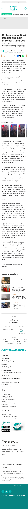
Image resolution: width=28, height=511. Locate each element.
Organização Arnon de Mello (8, 406)
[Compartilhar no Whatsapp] (23, 56)
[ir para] (17, 426)
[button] (25, 8)
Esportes (7, 18)
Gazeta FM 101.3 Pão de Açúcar (9, 403)
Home (2, 18)
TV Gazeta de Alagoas (6, 396)
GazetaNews (4, 404)
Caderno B (16, 14)
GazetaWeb (4, 401)
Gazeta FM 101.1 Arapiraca (8, 399)
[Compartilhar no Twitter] (20, 56)
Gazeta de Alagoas (6, 392)
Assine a (7, 14)
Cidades (22, 14)
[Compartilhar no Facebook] (18, 56)
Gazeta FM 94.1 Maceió (7, 398)
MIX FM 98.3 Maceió (6, 394)
